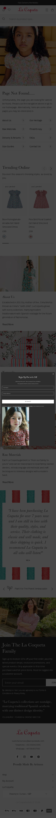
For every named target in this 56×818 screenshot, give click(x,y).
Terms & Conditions (16, 406)
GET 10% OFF (28, 401)
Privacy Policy (30, 406)
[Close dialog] (53, 374)
